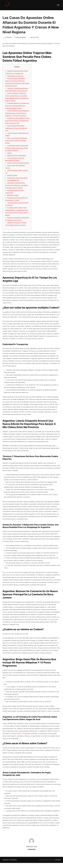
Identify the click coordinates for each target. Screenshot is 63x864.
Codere (9, 153)
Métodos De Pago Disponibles (16, 155)
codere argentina (24, 731)
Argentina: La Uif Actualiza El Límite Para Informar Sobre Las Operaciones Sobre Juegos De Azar (17, 120)
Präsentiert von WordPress (10, 859)
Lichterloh (8, 37)
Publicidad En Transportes (15, 76)
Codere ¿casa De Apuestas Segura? (18, 163)
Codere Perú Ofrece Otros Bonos (17, 178)
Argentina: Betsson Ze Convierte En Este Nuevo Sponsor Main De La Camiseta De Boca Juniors (17, 105)
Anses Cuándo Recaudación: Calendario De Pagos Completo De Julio (16, 128)
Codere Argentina (20, 37)
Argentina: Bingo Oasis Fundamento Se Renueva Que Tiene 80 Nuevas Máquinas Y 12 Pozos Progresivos (17, 113)
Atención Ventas (12, 175)
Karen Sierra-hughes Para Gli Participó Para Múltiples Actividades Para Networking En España (16, 185)
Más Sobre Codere (13, 195)
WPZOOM (57, 859)
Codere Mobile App (13, 180)
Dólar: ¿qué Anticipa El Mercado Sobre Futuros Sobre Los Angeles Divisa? (16, 140)
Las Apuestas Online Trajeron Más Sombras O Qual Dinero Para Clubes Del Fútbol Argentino (16, 148)
